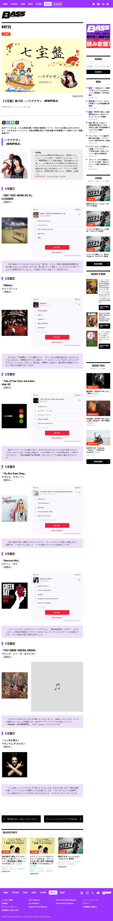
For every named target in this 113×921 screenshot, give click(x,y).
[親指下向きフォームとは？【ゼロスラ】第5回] (70, 845)
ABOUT (62, 892)
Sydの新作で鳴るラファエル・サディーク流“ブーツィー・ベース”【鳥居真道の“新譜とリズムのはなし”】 (14, 860)
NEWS (30, 4)
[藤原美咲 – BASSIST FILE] (98, 381)
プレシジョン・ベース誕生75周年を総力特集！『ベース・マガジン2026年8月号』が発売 (99, 138)
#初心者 (71, 864)
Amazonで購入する (104, 307)
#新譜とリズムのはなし (9, 868)
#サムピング (62, 862)
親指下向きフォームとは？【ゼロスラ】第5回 (69, 857)
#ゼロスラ (78, 862)
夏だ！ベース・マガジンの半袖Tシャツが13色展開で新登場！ (99, 103)
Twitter (63, 176)
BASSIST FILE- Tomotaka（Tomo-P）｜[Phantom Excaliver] (95, 450)
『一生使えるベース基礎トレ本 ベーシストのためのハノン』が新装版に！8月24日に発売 (99, 91)
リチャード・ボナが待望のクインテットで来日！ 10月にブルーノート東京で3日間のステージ (99, 163)
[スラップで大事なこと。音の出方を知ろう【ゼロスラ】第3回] (98, 244)
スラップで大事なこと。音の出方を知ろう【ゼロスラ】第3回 (97, 255)
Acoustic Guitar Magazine (65, 903)
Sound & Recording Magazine (66, 900)
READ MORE (98, 264)
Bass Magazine (34, 903)
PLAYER (39, 4)
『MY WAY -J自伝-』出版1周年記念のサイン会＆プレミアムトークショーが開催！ (99, 114)
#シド (11, 866)
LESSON (62, 852)
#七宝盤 (27, 107)
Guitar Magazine (34, 900)
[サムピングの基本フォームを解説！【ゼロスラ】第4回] (98, 218)
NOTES (47, 4)
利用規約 (5, 903)
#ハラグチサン (17, 107)
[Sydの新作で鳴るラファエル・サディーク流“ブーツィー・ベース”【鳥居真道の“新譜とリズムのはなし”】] (14, 845)
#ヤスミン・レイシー (44, 869)
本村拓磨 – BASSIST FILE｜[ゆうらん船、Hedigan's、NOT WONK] (98, 419)
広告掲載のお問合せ (90, 906)
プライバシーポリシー (9, 906)
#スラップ (70, 862)
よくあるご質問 (7, 900)
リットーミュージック (90, 900)
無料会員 (96, 393)
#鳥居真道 (21, 868)
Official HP (41, 176)
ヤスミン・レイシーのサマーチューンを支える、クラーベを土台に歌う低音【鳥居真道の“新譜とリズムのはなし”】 (42, 860)
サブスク (19, 863)
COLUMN (6, 34)
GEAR (23, 4)
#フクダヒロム (63, 864)
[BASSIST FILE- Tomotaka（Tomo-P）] (98, 437)
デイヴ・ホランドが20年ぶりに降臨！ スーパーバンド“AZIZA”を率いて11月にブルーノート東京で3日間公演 (99, 150)
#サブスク (5, 866)
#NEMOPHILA (6, 107)
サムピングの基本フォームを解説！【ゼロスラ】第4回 (97, 230)
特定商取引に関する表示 (10, 910)
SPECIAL (14, 4)
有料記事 (57, 4)
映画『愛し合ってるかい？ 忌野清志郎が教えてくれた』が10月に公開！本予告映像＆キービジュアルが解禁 (99, 126)
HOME (5, 4)
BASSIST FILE (92, 387)
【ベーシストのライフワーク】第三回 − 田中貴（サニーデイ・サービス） (64, 819)
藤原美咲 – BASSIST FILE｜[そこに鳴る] (98, 392)
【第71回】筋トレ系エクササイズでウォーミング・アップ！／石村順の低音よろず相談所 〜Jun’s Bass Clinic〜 (23, 819)
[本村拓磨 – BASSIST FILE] (98, 408)
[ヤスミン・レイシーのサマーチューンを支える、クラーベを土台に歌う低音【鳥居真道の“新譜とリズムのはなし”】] (42, 845)
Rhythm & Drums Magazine (38, 906)
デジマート (87, 903)
